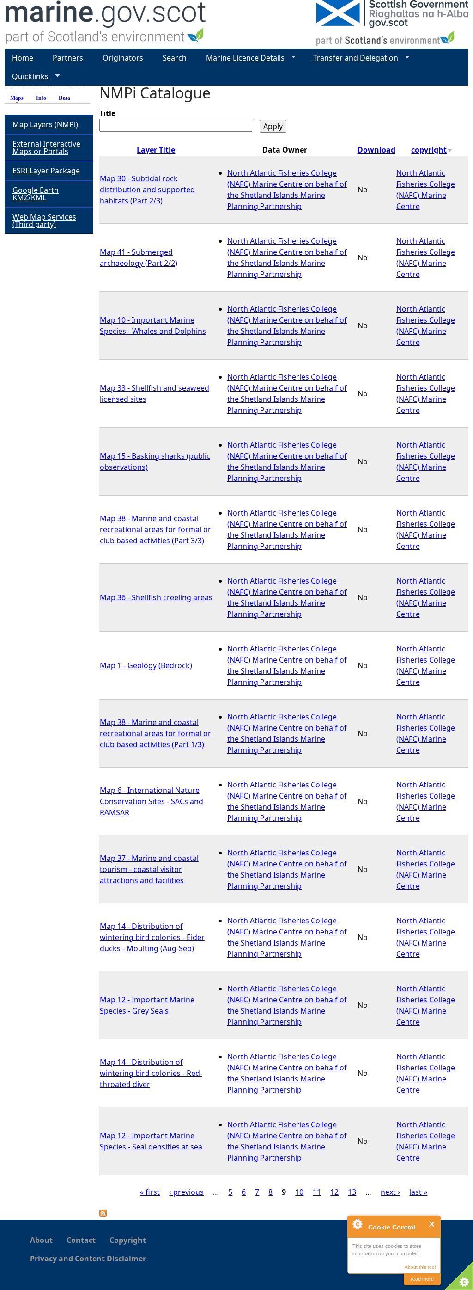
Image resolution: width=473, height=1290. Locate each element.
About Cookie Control (357, 1224)
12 (334, 1192)
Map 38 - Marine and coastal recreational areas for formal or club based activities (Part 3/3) (155, 529)
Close (432, 1224)
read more (422, 1279)
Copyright (127, 1240)
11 (317, 1192)
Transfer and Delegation (352, 58)
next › (390, 1192)
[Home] (106, 24)
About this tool (420, 1267)
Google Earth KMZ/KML (35, 194)
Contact (81, 1240)
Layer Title (156, 150)
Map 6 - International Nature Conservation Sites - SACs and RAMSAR (151, 801)
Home (22, 58)
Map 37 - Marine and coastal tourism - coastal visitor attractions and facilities (149, 869)
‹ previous (186, 1192)
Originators (123, 58)
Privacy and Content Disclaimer (88, 1258)
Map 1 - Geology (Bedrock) (146, 665)
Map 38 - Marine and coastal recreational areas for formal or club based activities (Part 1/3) (155, 733)
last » (418, 1192)
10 (299, 1192)
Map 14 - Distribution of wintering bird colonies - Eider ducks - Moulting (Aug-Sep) (152, 937)
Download (376, 150)
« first (150, 1192)
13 (352, 1192)
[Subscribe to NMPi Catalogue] (103, 1214)
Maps (19, 98)
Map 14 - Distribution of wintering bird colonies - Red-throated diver (151, 1073)
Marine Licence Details (242, 58)
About (41, 1240)
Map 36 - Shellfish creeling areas (156, 597)
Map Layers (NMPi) (45, 124)
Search (175, 58)
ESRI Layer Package (46, 171)
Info (41, 98)
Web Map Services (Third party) (44, 220)
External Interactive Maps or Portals (46, 147)
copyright (429, 150)
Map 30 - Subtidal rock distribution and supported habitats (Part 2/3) (147, 189)
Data (64, 98)
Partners (68, 58)
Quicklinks (27, 76)
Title (107, 113)
